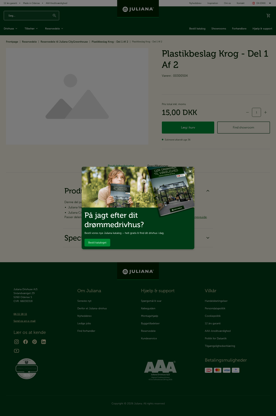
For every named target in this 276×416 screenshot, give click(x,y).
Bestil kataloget (97, 242)
